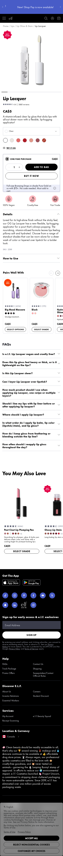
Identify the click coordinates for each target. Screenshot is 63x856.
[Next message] (60, 7)
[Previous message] (2, 7)
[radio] (7, 159)
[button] (31, 59)
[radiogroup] (31, 173)
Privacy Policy (14, 648)
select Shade (41, 329)
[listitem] (5, 140)
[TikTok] (5, 595)
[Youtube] (43, 595)
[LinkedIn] (15, 605)
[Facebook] (33, 595)
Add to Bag (41, 167)
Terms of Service (31, 648)
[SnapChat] (5, 605)
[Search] (46, 18)
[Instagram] (15, 595)
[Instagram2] (33, 605)
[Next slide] (57, 273)
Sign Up (31, 635)
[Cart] (59, 18)
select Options (15, 329)
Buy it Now (31, 176)
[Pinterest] (24, 595)
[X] (52, 595)
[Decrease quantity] (9, 167)
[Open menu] (4, 18)
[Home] (11, 18)
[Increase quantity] (19, 167)
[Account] (52, 18)
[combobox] (31, 131)
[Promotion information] (54, 188)
